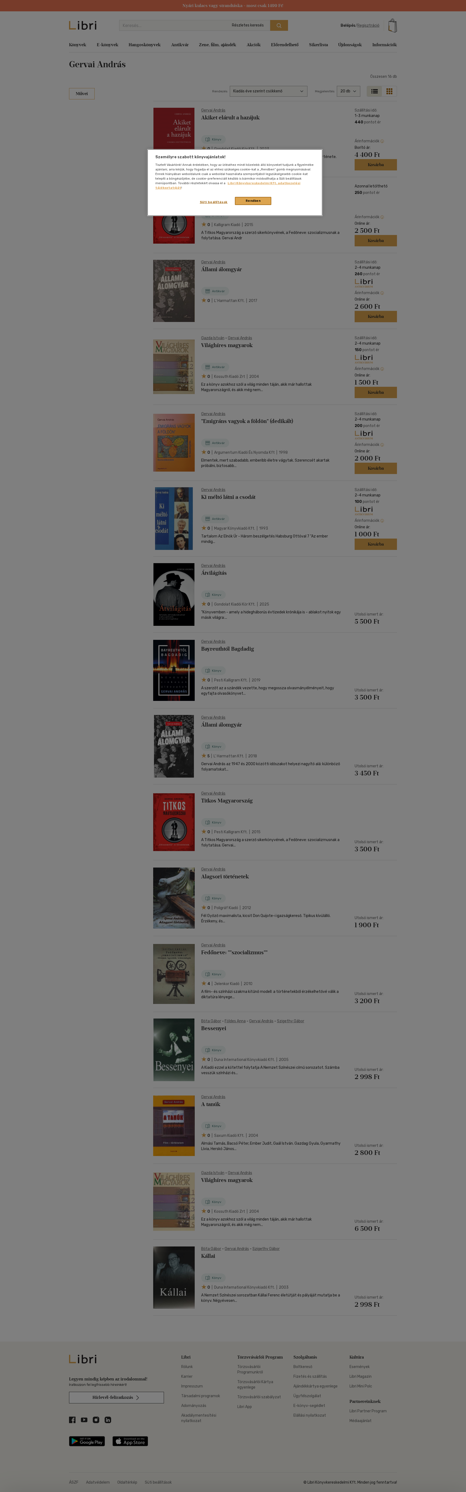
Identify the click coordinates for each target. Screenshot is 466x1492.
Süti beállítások (214, 202)
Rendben (253, 201)
